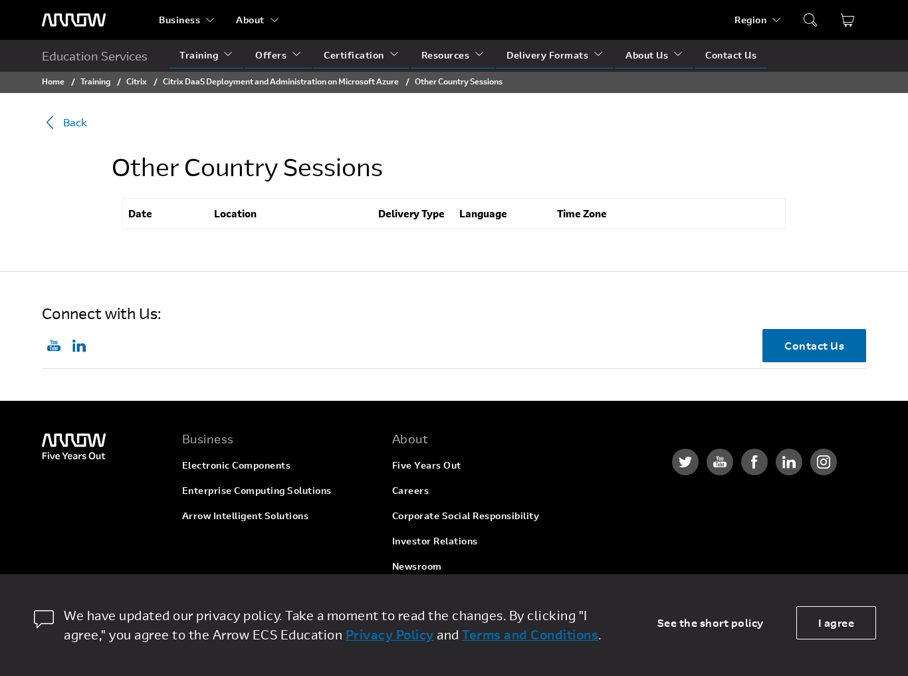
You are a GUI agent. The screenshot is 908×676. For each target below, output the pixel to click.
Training (198, 55)
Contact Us (730, 55)
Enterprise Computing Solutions (257, 490)
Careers (410, 490)
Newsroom (417, 566)
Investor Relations (435, 540)
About (250, 19)
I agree (836, 622)
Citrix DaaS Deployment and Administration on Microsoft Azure (281, 81)
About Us (646, 55)
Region (750, 19)
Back (75, 122)
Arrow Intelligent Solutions (245, 515)
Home (53, 81)
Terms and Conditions (530, 634)
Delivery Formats (547, 55)
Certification (354, 55)
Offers (270, 55)
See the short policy (710, 622)
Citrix (136, 81)
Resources (445, 55)
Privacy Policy (390, 634)
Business (179, 19)
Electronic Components (236, 465)
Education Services (95, 56)
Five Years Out (426, 465)
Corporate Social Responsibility (466, 515)
